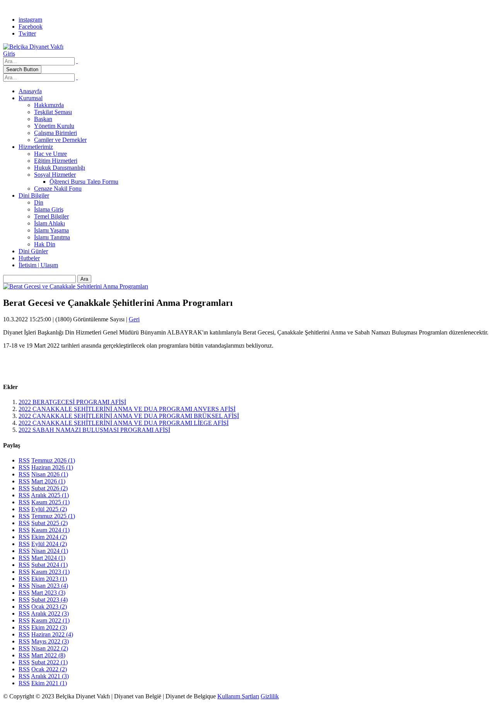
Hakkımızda (49, 105)
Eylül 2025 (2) (49, 509)
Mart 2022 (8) (48, 655)
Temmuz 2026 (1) (53, 460)
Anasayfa (30, 91)
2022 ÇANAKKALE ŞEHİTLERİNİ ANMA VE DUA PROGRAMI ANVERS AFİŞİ (127, 409)
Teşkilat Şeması (53, 112)
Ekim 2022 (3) (49, 627)
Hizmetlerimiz (36, 146)
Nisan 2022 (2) (49, 648)
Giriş (9, 53)
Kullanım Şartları (238, 696)
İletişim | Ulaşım (38, 265)
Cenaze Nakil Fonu (58, 188)
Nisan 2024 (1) (49, 551)
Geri (134, 319)
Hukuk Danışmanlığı (59, 167)
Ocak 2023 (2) (49, 606)
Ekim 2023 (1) (49, 578)
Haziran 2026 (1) (52, 467)
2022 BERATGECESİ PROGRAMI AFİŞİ (72, 402)
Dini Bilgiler (34, 195)
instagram (30, 19)
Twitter (27, 33)
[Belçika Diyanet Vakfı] (33, 46)
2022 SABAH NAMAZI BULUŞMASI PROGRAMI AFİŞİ (94, 430)
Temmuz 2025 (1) (53, 516)
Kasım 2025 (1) (50, 502)
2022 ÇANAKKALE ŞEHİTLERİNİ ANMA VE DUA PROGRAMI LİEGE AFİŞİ (124, 423)
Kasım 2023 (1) (50, 571)
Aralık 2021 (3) (50, 676)
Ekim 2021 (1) (49, 683)
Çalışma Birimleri (55, 133)
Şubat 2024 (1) (49, 564)
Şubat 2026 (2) (49, 488)
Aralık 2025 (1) (50, 495)
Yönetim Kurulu (54, 126)
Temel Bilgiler (51, 216)
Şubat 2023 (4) (49, 599)
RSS (24, 460)
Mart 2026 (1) (48, 481)
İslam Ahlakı (49, 223)
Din (38, 202)
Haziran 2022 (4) (52, 634)
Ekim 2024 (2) (49, 537)
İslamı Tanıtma (52, 237)
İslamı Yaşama (51, 230)
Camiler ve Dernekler (60, 140)
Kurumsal (31, 98)
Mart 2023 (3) (48, 592)
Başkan (43, 119)
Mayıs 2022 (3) (50, 641)
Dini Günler (33, 251)
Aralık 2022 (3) (50, 613)
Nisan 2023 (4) (49, 585)
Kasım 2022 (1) (50, 620)
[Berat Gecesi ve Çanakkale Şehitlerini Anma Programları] (75, 286)
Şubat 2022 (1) (49, 662)
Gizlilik (270, 696)
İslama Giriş (48, 209)
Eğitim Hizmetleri (55, 160)
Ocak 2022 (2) (49, 669)
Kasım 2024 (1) (50, 530)
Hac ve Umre (50, 153)
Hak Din (44, 244)
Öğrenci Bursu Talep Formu (84, 181)
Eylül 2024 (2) (49, 544)
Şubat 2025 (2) (49, 523)
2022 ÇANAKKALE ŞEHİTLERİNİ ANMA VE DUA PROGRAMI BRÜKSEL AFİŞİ (129, 416)
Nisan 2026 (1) (49, 474)
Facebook (31, 26)
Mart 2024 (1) (48, 558)
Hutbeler (29, 258)
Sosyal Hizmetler (55, 174)
